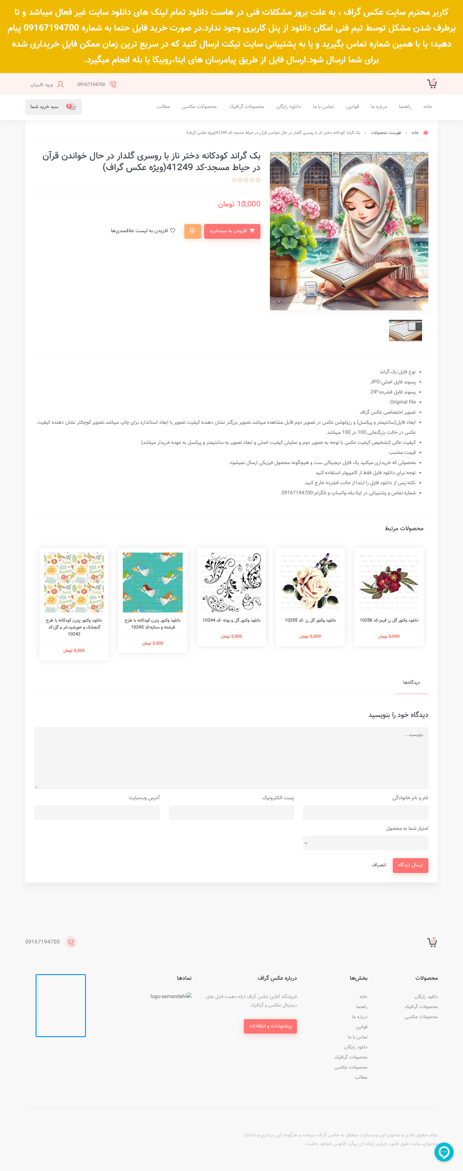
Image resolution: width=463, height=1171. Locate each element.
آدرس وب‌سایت (144, 798)
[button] (53, 107)
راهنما (405, 107)
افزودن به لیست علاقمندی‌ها (140, 231)
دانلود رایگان (288, 107)
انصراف (379, 865)
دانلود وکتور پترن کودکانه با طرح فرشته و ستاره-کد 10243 (153, 624)
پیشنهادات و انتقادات (270, 1026)
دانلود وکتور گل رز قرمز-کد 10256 (389, 620)
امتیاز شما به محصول (407, 829)
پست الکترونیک (278, 798)
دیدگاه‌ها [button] (411, 683)
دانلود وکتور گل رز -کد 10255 (310, 620)
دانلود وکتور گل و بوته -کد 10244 (232, 620)
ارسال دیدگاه (410, 865)
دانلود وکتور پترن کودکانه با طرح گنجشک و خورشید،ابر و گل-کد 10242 (74, 627)
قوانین (352, 107)
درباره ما (379, 107)
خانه (427, 107)
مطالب (163, 107)
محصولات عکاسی (199, 107)
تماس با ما (323, 107)
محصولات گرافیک (246, 107)
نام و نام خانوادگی (410, 798)
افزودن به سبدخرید (229, 231)
